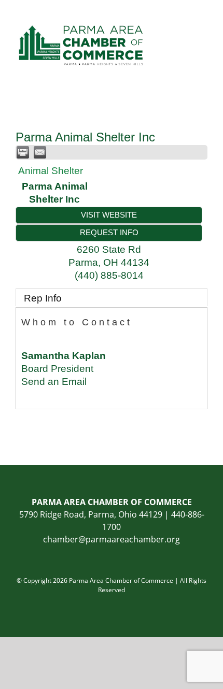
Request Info (109, 232)
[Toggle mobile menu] (203, 15)
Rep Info (43, 298)
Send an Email (54, 381)
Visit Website (109, 214)
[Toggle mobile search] (184, 15)
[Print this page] (23, 152)
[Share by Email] (40, 152)
